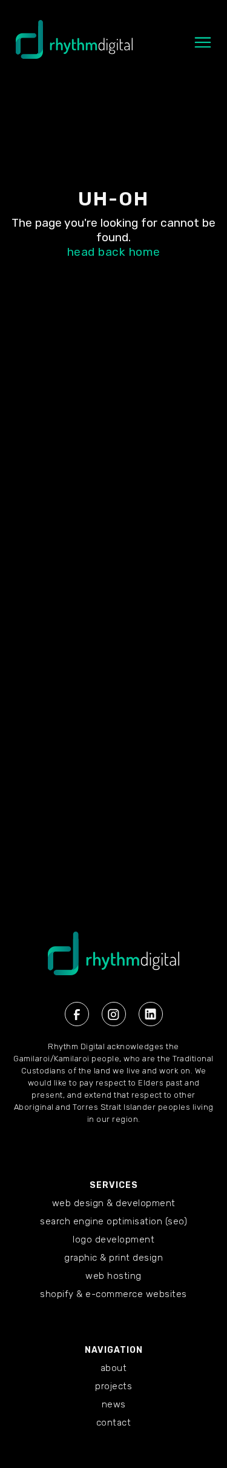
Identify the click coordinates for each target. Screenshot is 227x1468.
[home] (71, 45)
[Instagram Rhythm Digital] (114, 1014)
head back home (113, 252)
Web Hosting (113, 1275)
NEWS (114, 1404)
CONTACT (113, 1422)
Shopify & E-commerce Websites (113, 1294)
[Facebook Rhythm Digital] (77, 1014)
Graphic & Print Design (113, 1257)
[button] (203, 48)
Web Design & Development (114, 1203)
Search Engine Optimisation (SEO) (113, 1221)
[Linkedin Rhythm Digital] (151, 1014)
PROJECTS (113, 1386)
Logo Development (113, 1239)
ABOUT (113, 1368)
